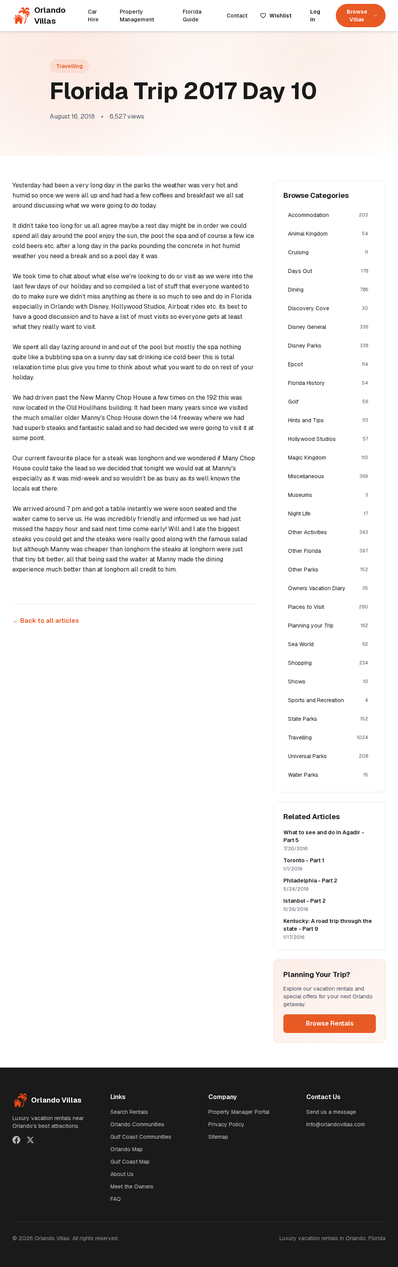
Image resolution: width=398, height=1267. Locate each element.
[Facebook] (16, 1140)
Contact (237, 15)
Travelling (69, 66)
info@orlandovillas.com (335, 1124)
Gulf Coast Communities (140, 1136)
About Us (122, 1174)
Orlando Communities (137, 1124)
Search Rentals (129, 1111)
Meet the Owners (132, 1186)
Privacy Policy (226, 1124)
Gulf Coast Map (130, 1161)
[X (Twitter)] (30, 1140)
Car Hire (93, 15)
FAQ (115, 1198)
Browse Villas (357, 15)
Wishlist (280, 15)
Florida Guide (192, 15)
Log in (315, 15)
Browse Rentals (330, 1023)
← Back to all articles (45, 621)
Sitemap (218, 1136)
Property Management (137, 15)
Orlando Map (126, 1149)
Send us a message (331, 1111)
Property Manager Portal (238, 1111)
